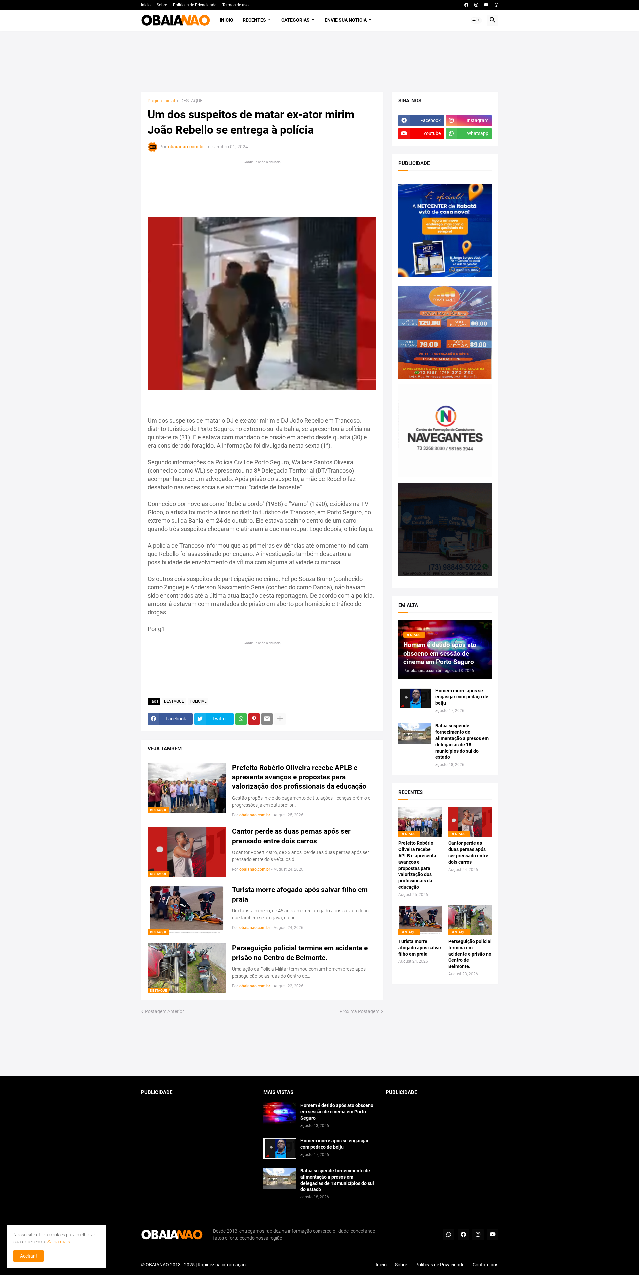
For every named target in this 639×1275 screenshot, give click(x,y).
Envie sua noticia (346, 20)
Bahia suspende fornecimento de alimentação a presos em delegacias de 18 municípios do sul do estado (462, 741)
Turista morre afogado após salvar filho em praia (300, 894)
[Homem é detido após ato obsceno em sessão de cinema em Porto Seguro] (279, 1113)
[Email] (267, 719)
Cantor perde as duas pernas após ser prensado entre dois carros (291, 836)
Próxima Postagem (359, 1011)
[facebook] (466, 5)
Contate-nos (485, 1264)
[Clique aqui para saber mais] (319, 1046)
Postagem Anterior (164, 1011)
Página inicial (161, 100)
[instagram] (476, 5)
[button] (476, 20)
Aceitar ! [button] (28, 1256)
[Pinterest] (254, 719)
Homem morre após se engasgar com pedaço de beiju (461, 697)
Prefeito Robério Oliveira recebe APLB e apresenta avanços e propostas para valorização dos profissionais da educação (299, 777)
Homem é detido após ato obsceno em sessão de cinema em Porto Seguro (336, 1112)
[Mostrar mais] (280, 719)
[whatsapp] (496, 5)
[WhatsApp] (241, 719)
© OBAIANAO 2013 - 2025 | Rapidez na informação (193, 1264)
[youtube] (486, 5)
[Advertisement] (319, 61)
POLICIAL (198, 701)
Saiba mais (58, 1241)
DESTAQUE (191, 100)
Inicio (146, 5)
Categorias (295, 20)
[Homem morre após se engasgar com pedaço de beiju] (414, 698)
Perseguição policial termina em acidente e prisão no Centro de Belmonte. (300, 952)
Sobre (162, 5)
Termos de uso (235, 5)
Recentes (254, 20)
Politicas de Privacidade (194, 5)
